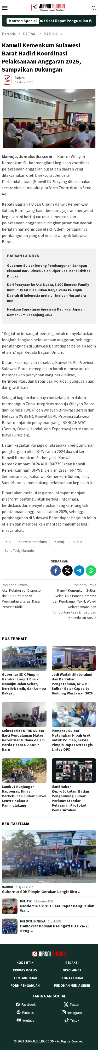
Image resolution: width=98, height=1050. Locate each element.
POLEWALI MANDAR (32, 921)
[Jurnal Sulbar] (49, 7)
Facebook (28, 1004)
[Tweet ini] (67, 570)
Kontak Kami (72, 978)
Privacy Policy (25, 970)
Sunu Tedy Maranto (19, 550)
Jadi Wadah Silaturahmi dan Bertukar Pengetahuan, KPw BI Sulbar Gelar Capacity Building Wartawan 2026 (72, 683)
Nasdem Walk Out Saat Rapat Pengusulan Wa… (57, 908)
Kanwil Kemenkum (33, 541)
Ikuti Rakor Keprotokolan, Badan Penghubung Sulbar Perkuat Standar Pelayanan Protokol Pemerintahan (70, 798)
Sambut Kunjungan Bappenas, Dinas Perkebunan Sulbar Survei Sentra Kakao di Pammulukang (24, 796)
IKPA (8, 541)
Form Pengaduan (25, 985)
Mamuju (60, 541)
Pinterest (28, 1012)
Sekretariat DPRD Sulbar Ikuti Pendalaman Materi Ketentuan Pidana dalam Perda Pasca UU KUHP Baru (23, 740)
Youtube (28, 1020)
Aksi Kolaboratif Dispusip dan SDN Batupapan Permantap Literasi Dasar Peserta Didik (21, 596)
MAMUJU (7, 887)
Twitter (74, 1004)
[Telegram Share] (79, 570)
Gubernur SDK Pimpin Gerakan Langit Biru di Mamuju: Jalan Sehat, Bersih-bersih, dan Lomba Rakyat (24, 683)
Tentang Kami (25, 978)
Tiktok (74, 1020)
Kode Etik (24, 962)
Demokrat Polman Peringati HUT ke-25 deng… (55, 928)
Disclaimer (72, 970)
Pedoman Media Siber (72, 985)
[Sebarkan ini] (55, 570)
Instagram (74, 1012)
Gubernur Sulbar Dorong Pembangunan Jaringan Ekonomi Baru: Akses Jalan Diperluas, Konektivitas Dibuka (48, 271)
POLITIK (26, 901)
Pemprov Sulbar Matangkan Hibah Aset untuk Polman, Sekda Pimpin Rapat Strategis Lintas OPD (72, 740)
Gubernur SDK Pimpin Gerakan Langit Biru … (42, 891)
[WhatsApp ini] (91, 570)
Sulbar (78, 541)
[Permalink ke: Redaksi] (7, 79)
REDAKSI (72, 962)
